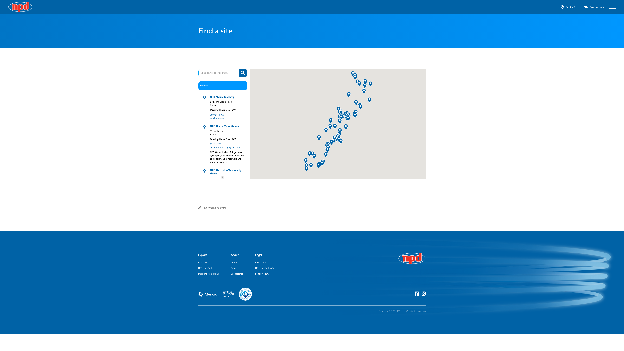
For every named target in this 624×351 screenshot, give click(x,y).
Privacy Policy (261, 262)
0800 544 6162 (217, 114)
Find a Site (203, 262)
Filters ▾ (204, 85)
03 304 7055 (215, 144)
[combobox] (217, 73)
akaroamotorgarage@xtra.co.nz (225, 147)
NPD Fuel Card (205, 268)
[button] (330, 126)
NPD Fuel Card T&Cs (264, 268)
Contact (235, 262)
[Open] (612, 7)
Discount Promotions (208, 274)
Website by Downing (416, 311)
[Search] (243, 73)
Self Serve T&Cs (262, 274)
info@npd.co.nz (217, 118)
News (233, 268)
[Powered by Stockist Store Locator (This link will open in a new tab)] (222, 177)
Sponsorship (237, 274)
